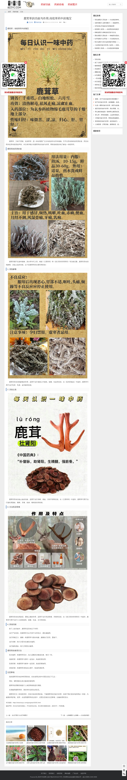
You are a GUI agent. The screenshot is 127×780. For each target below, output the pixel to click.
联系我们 (51, 773)
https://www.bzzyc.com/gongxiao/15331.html (27, 702)
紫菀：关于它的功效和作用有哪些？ (107, 99)
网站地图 (67, 773)
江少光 (31, 22)
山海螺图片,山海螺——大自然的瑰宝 (78, 715)
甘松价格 (98, 59)
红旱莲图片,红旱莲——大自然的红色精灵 (108, 39)
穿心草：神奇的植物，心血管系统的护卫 (108, 115)
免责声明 (83, 773)
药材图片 (72, 4)
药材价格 (59, 4)
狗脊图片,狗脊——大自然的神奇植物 (107, 48)
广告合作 (75, 773)
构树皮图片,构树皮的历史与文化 (105, 32)
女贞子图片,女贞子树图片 (20, 715)
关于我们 (43, 773)
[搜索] (121, 4)
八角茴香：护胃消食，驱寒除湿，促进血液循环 (110, 124)
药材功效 (45, 4)
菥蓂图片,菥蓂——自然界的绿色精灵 (107, 29)
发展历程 (59, 773)
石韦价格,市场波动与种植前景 (104, 26)
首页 (9, 11)
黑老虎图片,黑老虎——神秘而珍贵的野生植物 (110, 35)
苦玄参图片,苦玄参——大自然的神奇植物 (108, 20)
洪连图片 (98, 69)
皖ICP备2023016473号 (55, 777)
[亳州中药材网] (5, 12)
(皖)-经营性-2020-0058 (90, 777)
